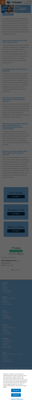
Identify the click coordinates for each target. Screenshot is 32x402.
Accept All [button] (16, 390)
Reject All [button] (16, 395)
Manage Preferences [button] (17, 399)
